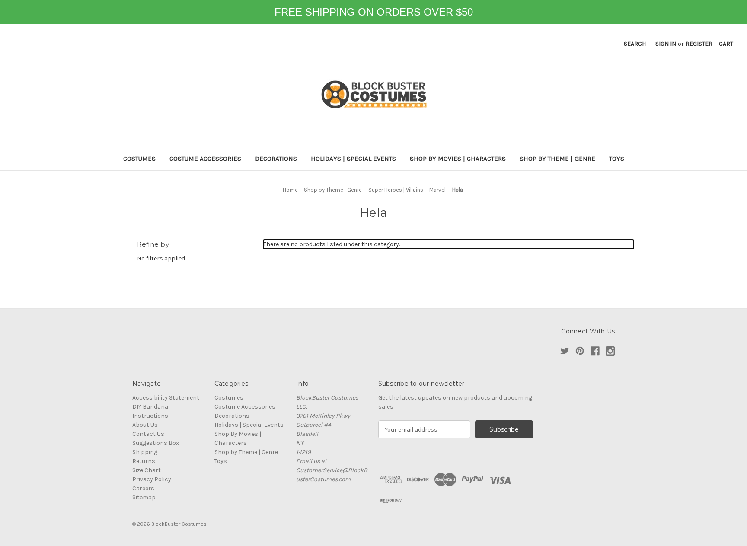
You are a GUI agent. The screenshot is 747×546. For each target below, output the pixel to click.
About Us (145, 425)
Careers (143, 488)
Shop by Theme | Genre (557, 158)
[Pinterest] (579, 351)
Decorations (276, 158)
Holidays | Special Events (353, 158)
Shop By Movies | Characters (458, 158)
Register (699, 44)
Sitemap (144, 497)
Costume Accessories (205, 158)
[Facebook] (595, 351)
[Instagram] (610, 351)
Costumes (139, 158)
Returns (143, 461)
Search (635, 44)
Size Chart (146, 470)
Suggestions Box (155, 443)
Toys (616, 158)
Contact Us (148, 434)
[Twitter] (564, 351)
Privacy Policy (151, 479)
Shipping (144, 452)
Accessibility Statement (165, 397)
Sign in (665, 44)
